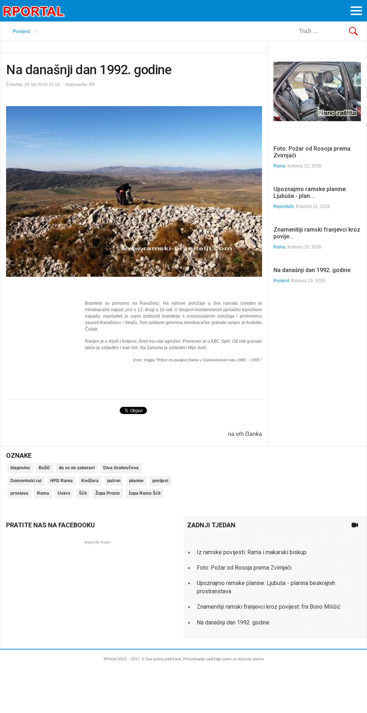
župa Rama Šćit (145, 493)
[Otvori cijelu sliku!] (134, 191)
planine (136, 480)
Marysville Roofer (98, 542)
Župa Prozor (107, 493)
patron (113, 480)
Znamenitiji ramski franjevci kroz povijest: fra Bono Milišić (268, 606)
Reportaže (283, 206)
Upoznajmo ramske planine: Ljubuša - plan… (310, 192)
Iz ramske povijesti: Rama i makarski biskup (251, 552)
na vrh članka (245, 434)
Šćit (83, 493)
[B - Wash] (317, 119)
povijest (160, 480)
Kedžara (90, 480)
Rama (279, 165)
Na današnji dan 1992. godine (312, 270)
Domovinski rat (26, 480)
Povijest (281, 280)
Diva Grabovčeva (121, 467)
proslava (19, 493)
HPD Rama (61, 480)
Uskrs (64, 493)
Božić (44, 467)
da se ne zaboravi (77, 467)
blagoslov (20, 467)
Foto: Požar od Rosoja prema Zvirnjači (244, 567)
